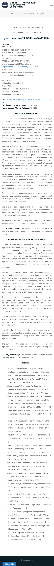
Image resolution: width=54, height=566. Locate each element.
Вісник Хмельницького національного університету (24, 4)
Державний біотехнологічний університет (20, 67)
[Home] (12, 14)
